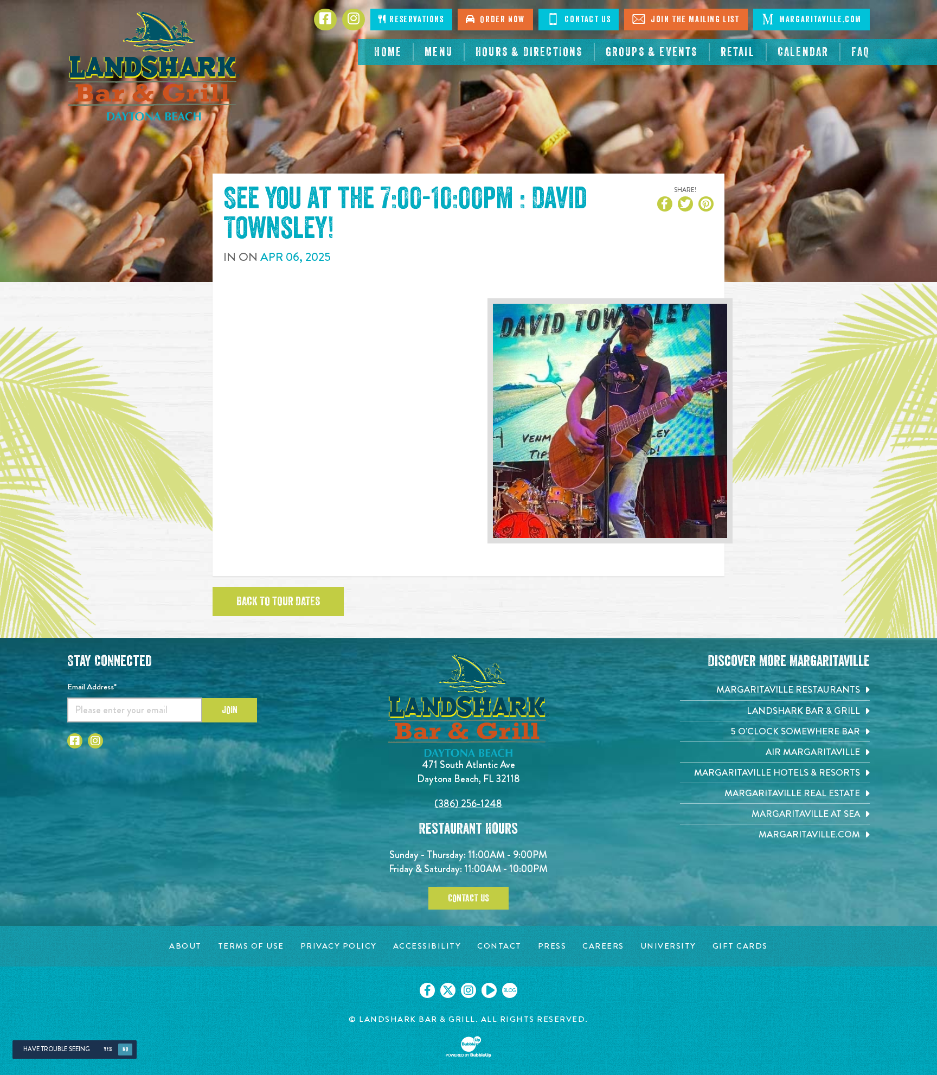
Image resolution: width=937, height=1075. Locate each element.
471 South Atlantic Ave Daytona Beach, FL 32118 (468, 771)
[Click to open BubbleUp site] (468, 1047)
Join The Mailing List (693, 19)
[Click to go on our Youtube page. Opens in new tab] (489, 990)
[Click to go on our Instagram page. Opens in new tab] (468, 990)
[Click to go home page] (154, 66)
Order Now (500, 19)
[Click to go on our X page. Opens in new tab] (447, 990)
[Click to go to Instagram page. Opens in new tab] (95, 740)
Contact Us (586, 19)
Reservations (415, 19)
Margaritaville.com (819, 19)
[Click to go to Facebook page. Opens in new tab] (74, 740)
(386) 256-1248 (468, 803)
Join (230, 710)
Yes (108, 1049)
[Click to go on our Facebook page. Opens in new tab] (427, 990)
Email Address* (92, 687)
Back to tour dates (278, 601)
